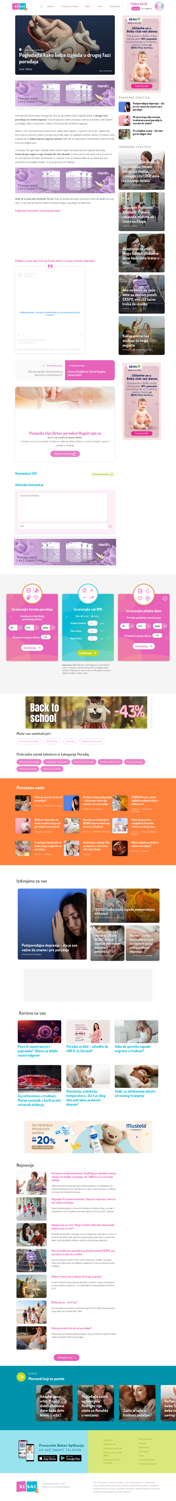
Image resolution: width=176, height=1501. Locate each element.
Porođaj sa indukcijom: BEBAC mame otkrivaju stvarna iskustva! (96, 823)
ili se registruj (146, 8)
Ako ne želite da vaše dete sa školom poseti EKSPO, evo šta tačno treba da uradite (140, 296)
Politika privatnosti (148, 1463)
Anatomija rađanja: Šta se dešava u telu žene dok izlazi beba (96, 845)
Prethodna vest (54, 365)
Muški (96, 616)
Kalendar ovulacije (112, 1448)
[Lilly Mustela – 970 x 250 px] (88, 1137)
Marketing (144, 1447)
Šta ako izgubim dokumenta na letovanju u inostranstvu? (45, 373)
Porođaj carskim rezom (110, 762)
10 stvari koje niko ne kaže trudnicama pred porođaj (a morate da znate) (147, 120)
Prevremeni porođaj (27, 769)
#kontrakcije (52, 741)
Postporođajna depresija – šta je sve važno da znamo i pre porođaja (148, 106)
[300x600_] (141, 92)
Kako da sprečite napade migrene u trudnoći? (132, 1048)
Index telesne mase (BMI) (112, 1454)
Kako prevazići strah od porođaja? (48, 798)
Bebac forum (109, 1444)
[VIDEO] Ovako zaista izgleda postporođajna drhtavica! (145, 800)
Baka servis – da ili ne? (64, 1302)
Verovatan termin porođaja (111, 1461)
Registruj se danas (64, 453)
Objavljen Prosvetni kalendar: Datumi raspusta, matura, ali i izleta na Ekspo (139, 214)
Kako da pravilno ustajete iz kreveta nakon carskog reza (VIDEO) (143, 825)
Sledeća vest (78, 365)
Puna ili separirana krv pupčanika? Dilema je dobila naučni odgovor (38, 1050)
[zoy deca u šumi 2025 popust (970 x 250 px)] (88, 712)
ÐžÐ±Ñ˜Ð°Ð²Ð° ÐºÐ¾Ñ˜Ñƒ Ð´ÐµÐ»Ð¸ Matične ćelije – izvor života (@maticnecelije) (51, 349)
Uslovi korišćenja (147, 1459)
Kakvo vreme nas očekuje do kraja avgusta (136, 340)
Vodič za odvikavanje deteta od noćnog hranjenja (135, 1093)
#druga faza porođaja (29, 741)
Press (141, 1455)
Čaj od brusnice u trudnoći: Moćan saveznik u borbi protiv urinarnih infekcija (39, 1100)
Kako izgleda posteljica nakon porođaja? (145, 843)
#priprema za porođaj (92, 741)
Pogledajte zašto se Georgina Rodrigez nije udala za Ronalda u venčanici (95, 1405)
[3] (65, 93)
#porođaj (70, 741)
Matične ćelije (145, 1439)
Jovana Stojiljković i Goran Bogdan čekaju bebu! (87, 373)
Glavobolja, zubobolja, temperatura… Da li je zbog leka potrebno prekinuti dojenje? (86, 1097)
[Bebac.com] (19, 6)
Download (143, 1451)
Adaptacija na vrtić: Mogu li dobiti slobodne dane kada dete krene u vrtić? (141, 255)
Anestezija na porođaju (29, 762)
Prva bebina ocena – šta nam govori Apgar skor (148, 132)
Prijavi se (135, 8)
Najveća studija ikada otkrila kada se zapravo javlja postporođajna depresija (142, 943)
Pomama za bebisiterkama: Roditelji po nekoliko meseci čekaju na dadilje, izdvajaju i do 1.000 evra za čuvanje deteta (141, 169)
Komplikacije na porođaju (56, 762)
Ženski (85, 616)
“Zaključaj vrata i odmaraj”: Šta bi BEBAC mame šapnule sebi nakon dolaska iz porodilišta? (107, 941)
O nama (142, 1443)
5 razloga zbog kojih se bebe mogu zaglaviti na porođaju (48, 845)
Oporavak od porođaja (84, 762)
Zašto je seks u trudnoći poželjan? (137, 1412)
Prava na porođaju (135, 762)
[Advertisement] (88, 985)
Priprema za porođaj (34, 50)
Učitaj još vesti (65, 1357)
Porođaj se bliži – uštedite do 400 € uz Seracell (87, 1048)
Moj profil (108, 1440)
